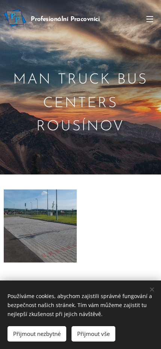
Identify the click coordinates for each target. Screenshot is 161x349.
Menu (149, 18)
